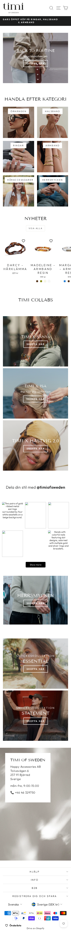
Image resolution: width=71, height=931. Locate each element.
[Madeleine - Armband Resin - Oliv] (41, 281)
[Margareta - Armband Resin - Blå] (64, 281)
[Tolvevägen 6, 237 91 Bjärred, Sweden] (35, 804)
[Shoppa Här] (35, 393)
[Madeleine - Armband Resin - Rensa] (49, 281)
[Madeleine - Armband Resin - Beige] (45, 281)
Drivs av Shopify (35, 928)
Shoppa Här (36, 63)
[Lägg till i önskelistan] (23, 241)
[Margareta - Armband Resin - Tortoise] (68, 281)
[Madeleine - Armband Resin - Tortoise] (37, 281)
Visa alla (36, 228)
